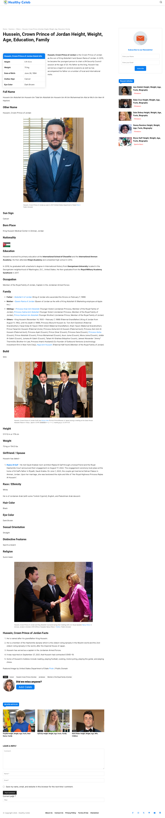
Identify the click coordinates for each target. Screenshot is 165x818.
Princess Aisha (95, 332)
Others (18, 29)
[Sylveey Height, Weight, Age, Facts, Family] (53, 720)
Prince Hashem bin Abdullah (26, 315)
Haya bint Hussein (44, 345)
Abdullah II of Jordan (23, 297)
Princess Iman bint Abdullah (27, 309)
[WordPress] (160, 813)
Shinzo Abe (45, 420)
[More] (85, 47)
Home (5, 29)
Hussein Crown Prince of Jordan (26, 677)
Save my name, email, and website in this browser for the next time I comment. (39, 787)
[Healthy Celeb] (17, 2)
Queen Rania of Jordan (24, 301)
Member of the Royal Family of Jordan (59, 677)
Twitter (58, 627)
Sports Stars (138, 144)
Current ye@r (9, 796)
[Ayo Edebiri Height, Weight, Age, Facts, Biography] (125, 90)
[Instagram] (138, 813)
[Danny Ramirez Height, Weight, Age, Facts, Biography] (125, 128)
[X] (144, 813)
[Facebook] (133, 813)
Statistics (12, 29)
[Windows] (154, 813)
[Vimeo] (149, 813)
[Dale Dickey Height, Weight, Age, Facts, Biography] (125, 116)
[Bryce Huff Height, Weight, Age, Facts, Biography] (125, 141)
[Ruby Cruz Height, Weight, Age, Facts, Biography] (125, 103)
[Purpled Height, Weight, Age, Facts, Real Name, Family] (19, 720)
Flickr (78, 205)
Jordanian (42, 677)
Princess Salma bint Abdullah (26, 312)
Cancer (12, 677)
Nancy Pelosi (86, 625)
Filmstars (137, 93)
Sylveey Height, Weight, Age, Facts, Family (52, 733)
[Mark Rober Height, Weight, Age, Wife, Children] (88, 720)
